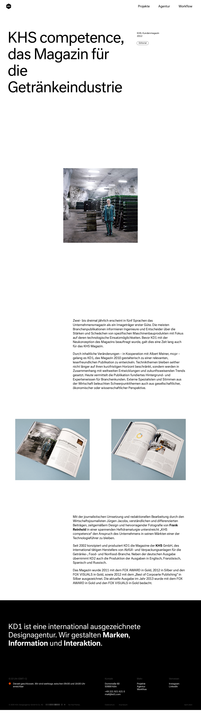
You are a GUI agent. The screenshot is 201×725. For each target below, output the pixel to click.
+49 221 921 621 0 (115, 692)
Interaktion (82, 643)
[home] (9, 6)
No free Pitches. (74, 705)
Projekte (144, 6)
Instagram (174, 684)
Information (28, 643)
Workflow (185, 6)
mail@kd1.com (113, 694)
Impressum (123, 705)
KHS (159, 545)
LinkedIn (173, 687)
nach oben (188, 705)
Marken (115, 635)
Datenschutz (109, 705)
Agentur (164, 6)
